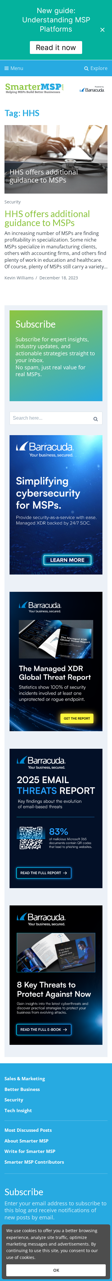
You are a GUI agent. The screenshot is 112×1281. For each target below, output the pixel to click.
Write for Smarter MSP (29, 1151)
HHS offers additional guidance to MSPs (47, 218)
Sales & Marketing (24, 1078)
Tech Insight (18, 1110)
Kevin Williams (19, 278)
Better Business (22, 1089)
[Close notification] (102, 29)
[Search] (95, 418)
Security (12, 202)
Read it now (56, 47)
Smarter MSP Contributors (34, 1162)
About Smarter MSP (26, 1141)
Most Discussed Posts (28, 1130)
